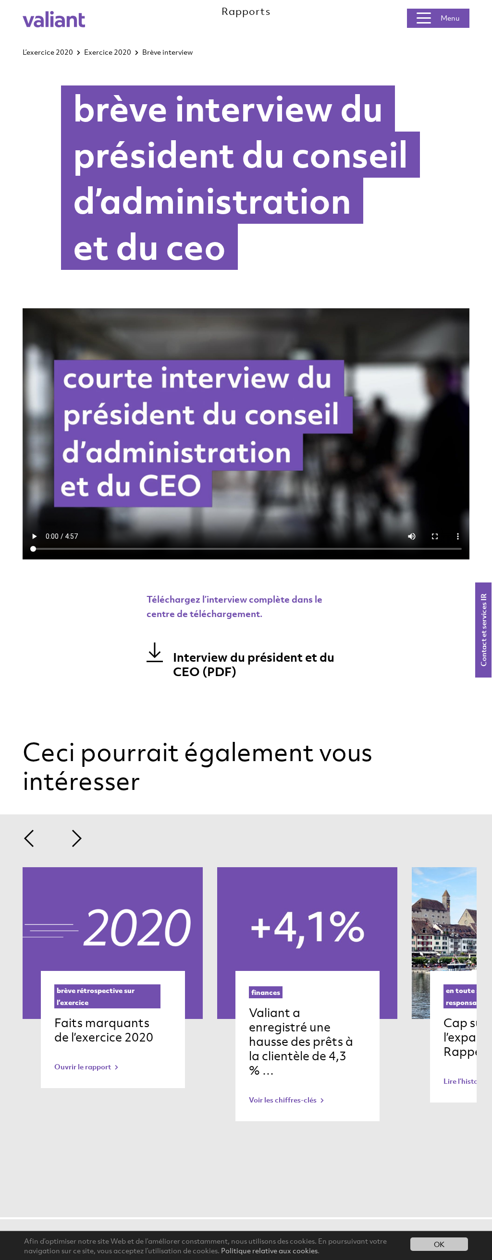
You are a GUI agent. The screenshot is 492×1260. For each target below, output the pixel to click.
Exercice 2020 (107, 52)
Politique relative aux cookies (269, 1250)
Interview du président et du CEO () (253, 664)
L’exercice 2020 (48, 52)
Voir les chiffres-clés (283, 1099)
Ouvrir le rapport (83, 1066)
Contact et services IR (483, 630)
